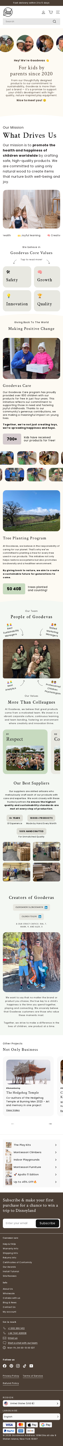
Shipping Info (10, 1253)
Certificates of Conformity (17, 1262)
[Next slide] (50, 1124)
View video (13, 1110)
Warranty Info (10, 1248)
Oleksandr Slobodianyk (29, 907)
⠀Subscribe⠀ (47, 1223)
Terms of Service (33, 1375)
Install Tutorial (11, 1271)
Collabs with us (11, 1298)
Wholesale (9, 1293)
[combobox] (31, 21)
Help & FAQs (9, 1244)
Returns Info (9, 1257)
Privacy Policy (11, 1375)
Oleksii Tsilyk (29, 917)
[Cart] (43, 12)
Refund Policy (11, 1383)
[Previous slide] (12, 1124)
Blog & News (10, 1302)
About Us (8, 1288)
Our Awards (9, 1266)
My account (9, 1311)
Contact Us (9, 1307)
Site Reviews (10, 1276)
